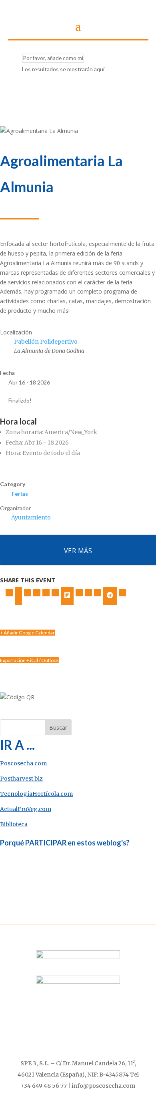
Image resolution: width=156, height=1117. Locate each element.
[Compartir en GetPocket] (79, 592)
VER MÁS (78, 550)
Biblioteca (14, 824)
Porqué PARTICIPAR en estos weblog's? (65, 842)
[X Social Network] (18, 596)
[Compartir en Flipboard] (67, 596)
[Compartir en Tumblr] (46, 592)
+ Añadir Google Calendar (27, 633)
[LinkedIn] (27, 592)
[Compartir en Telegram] (110, 596)
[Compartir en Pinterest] (55, 592)
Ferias (20, 493)
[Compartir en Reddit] (88, 592)
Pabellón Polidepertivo (46, 341)
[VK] (36, 592)
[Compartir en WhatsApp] (97, 592)
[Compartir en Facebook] (9, 592)
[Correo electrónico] (122, 592)
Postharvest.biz (21, 778)
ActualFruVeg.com (25, 809)
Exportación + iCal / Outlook (29, 660)
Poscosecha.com (23, 763)
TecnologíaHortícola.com (36, 793)
